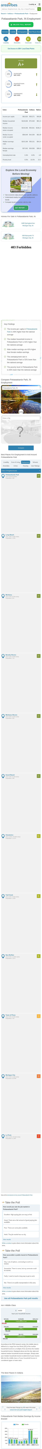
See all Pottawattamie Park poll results (21, 1298)
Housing (25, 466)
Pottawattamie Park (21, 13)
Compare (21, 448)
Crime (16, 466)
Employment (26, 462)
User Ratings (35, 466)
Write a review (6, 1243)
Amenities (6, 466)
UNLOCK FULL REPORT (22, 24)
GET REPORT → (21, 208)
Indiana (10, 13)
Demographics (22, 32)
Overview (5, 32)
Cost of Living (15, 462)
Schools (35, 462)
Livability (31, 4)
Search (3, 13)
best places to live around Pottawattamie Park (19, 1195)
